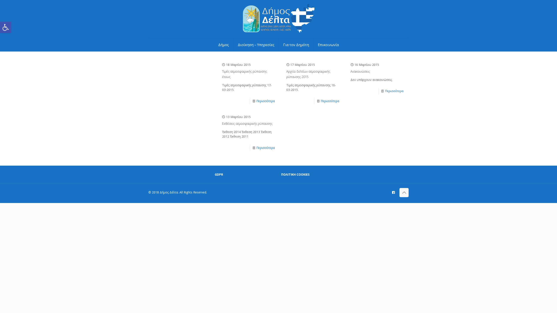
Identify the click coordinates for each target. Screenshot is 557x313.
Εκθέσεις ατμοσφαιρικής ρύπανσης (247, 124)
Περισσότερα (265, 101)
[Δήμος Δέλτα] (279, 19)
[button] (5, 27)
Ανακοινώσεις (360, 71)
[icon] (393, 192)
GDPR (219, 174)
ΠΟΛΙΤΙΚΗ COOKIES (295, 174)
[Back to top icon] (404, 192)
